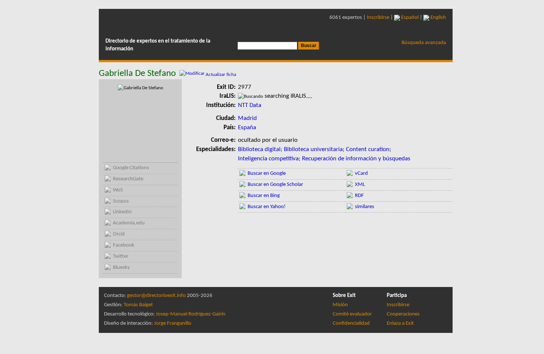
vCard (361, 173)
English (437, 17)
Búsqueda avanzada (424, 43)
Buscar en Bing (264, 195)
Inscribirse (378, 17)
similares (364, 207)
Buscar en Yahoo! (267, 207)
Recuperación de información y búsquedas (356, 159)
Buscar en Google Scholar (275, 184)
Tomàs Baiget (138, 305)
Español (409, 17)
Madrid (247, 118)
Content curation (367, 149)
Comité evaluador (352, 314)
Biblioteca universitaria (313, 149)
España (247, 127)
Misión (340, 305)
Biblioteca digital (259, 149)
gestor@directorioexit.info (156, 295)
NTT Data (249, 105)
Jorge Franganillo (172, 323)
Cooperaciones (403, 314)
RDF (359, 195)
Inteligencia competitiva (268, 159)
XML (360, 184)
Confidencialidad (351, 323)
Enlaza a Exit (400, 323)
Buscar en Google (267, 173)
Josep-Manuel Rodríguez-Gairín (190, 314)
